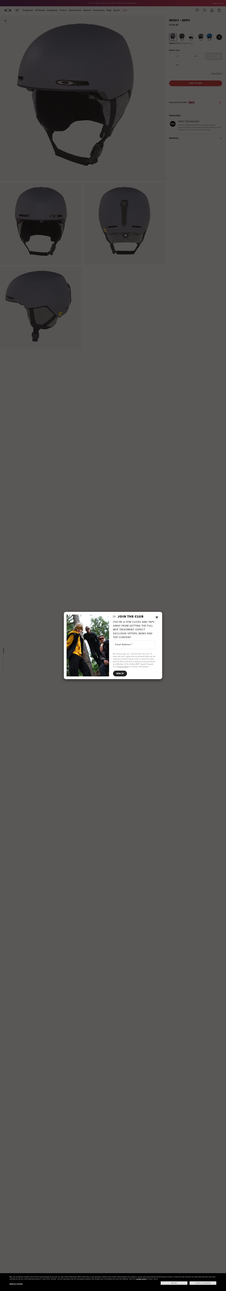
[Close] (157, 617)
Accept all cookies (203, 1283)
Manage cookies (16, 1284)
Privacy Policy (123, 667)
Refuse (174, 1283)
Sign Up (120, 673)
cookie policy (141, 1279)
